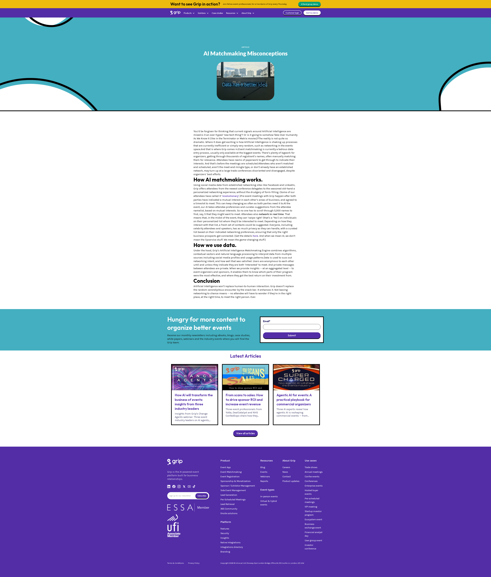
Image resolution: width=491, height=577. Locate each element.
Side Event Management (233, 490)
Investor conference (310, 547)
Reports (264, 481)
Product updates (290, 481)
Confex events (312, 476)
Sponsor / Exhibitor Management (237, 485)
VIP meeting (311, 506)
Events (263, 472)
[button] (189, 13)
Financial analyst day (313, 534)
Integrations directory (231, 547)
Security (224, 533)
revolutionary (230, 196)
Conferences (311, 481)
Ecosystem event (313, 519)
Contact (286, 476)
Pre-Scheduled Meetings (233, 499)
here (255, 235)
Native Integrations (230, 542)
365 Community (228, 508)
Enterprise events (314, 485)
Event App (225, 467)
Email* (266, 321)
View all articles (245, 433)
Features (224, 528)
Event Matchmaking (231, 472)
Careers (286, 467)
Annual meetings (314, 472)
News (285, 472)
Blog (262, 467)
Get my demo (312, 13)
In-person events (269, 496)
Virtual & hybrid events (268, 503)
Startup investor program (313, 513)
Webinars (265, 476)
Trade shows (311, 467)
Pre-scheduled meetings (312, 500)
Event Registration (230, 476)
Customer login (292, 13)
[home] (175, 12)
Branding (225, 551)
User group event (313, 540)
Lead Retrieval (227, 504)
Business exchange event (313, 526)
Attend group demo (309, 4)
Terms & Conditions (175, 563)
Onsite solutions (228, 513)
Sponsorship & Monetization (235, 481)
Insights (224, 537)
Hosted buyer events (311, 492)
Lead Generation (228, 495)
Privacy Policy (193, 563)
